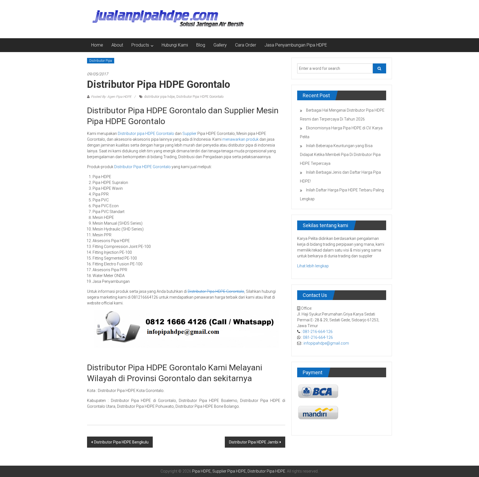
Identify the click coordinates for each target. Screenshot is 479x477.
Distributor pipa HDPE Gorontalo (146, 133)
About (117, 45)
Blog (200, 45)
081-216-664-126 (318, 331)
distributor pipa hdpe (159, 97)
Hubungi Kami (175, 45)
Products (140, 45)
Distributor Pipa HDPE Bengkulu (121, 442)
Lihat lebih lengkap (313, 266)
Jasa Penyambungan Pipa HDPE (295, 45)
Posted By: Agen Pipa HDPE (111, 97)
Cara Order (245, 45)
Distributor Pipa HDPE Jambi (253, 442)
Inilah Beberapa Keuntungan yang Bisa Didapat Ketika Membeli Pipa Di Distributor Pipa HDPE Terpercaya (340, 154)
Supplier (189, 133)
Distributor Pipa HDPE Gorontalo (199, 97)
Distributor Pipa (100, 61)
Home (97, 45)
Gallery (220, 45)
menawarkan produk (240, 139)
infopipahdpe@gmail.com (326, 343)
